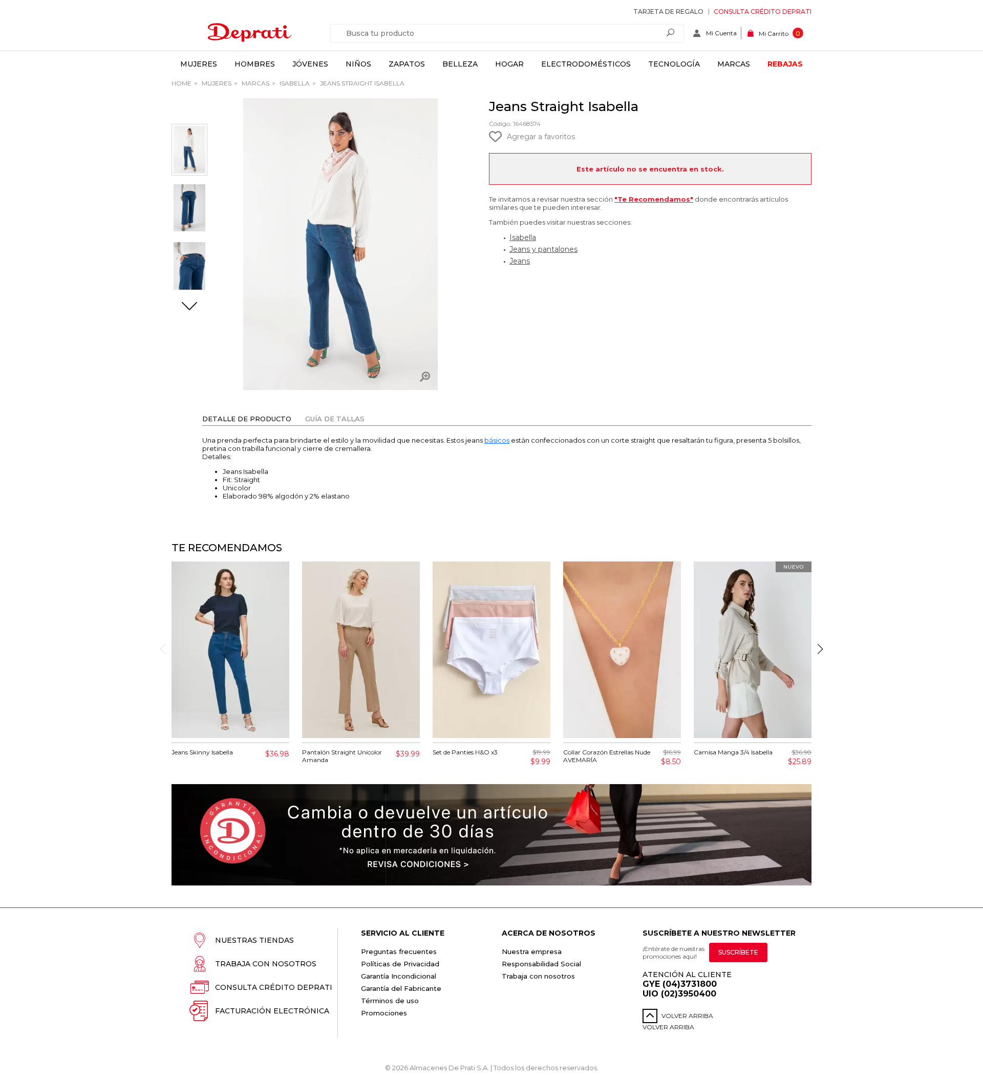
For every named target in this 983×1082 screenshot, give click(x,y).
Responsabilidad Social (541, 964)
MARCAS (254, 83)
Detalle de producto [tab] (246, 419)
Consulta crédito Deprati (762, 11)
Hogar (509, 64)
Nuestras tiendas (254, 940)
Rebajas (785, 64)
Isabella (294, 83)
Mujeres (198, 64)
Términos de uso (390, 1001)
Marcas (733, 64)
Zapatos (407, 64)
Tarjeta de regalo (668, 11)
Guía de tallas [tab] (335, 419)
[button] (189, 307)
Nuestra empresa (532, 951)
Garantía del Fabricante (401, 988)
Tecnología (674, 64)
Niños (358, 64)
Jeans (519, 261)
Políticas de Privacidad (400, 964)
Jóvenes (310, 64)
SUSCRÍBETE (738, 952)
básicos (496, 440)
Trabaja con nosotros (265, 963)
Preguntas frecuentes (399, 951)
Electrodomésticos (586, 64)
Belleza (460, 64)
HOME (181, 83)
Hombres (254, 64)
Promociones (384, 1013)
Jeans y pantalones (543, 249)
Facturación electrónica (272, 1010)
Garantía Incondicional (398, 976)
